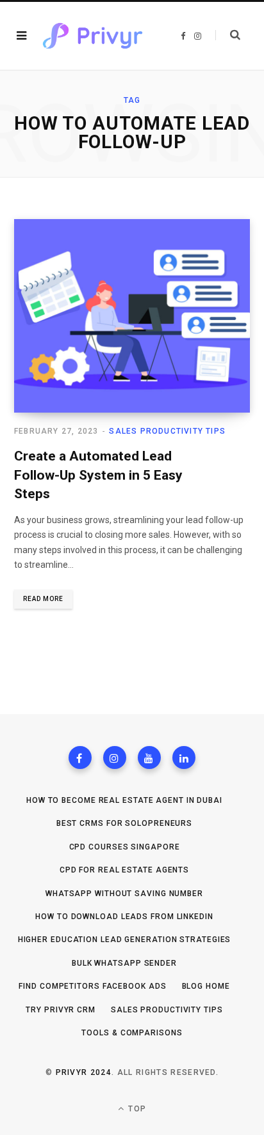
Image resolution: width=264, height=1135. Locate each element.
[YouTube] (149, 757)
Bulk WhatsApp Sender (124, 963)
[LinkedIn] (183, 757)
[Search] (227, 35)
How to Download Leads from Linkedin (124, 916)
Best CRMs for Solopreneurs (124, 823)
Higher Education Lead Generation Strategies (124, 939)
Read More (43, 598)
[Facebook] (80, 757)
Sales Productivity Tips (167, 431)
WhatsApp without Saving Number (124, 893)
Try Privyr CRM (60, 1009)
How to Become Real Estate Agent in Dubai (124, 800)
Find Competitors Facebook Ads (92, 986)
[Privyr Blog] (92, 35)
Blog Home (206, 986)
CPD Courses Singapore (124, 846)
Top (136, 1108)
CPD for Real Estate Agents (124, 869)
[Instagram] (114, 757)
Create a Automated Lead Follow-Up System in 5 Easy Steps (98, 474)
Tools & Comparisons (131, 1032)
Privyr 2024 (84, 1072)
